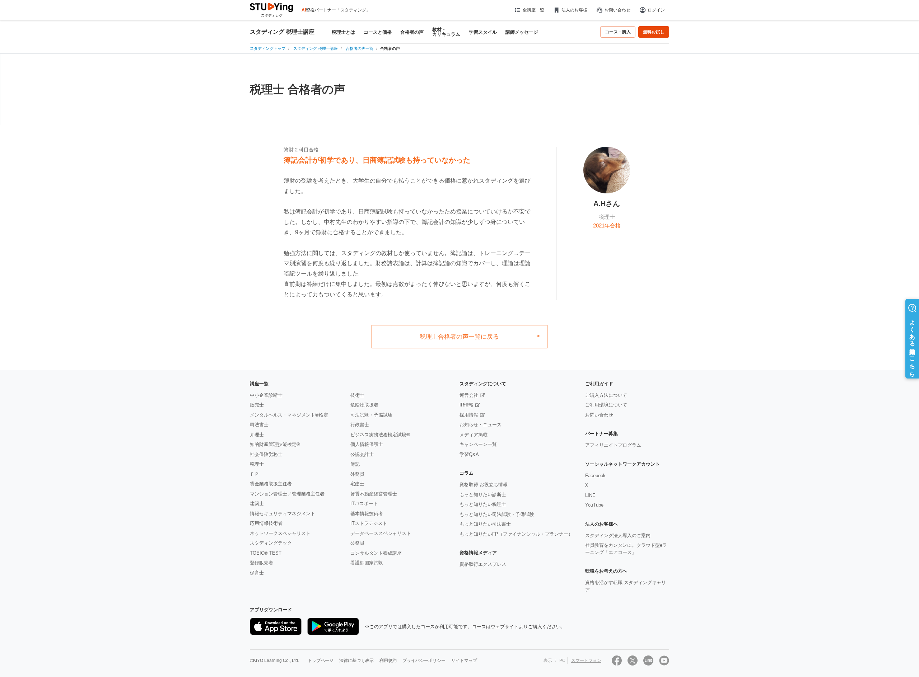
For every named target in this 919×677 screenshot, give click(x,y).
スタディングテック (271, 543)
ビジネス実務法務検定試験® (380, 434)
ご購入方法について (606, 395)
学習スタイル (483, 32)
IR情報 (467, 405)
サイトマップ (464, 660)
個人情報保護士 (366, 444)
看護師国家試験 (366, 562)
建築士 (257, 503)
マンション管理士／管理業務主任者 (287, 494)
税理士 (257, 464)
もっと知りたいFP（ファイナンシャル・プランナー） (516, 534)
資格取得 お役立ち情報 (484, 484)
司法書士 (259, 424)
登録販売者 (261, 562)
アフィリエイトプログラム (613, 445)
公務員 (357, 543)
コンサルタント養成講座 (376, 553)
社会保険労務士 (266, 454)
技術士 (357, 395)
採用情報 (469, 415)
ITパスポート (364, 503)
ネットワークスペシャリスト (280, 533)
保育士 (257, 572)
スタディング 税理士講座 (282, 32)
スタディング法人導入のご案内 (617, 535)
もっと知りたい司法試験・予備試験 (497, 514)
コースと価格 (378, 32)
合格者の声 (412, 32)
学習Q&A (469, 454)
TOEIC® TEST (265, 553)
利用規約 (388, 660)
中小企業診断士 (266, 395)
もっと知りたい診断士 (483, 494)
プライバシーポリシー (423, 660)
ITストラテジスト (368, 523)
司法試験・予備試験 (371, 415)
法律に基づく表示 (356, 660)
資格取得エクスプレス (483, 564)
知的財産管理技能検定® (275, 444)
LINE (590, 495)
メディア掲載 (474, 434)
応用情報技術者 (266, 523)
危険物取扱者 (364, 405)
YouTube (594, 505)
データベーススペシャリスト (380, 533)
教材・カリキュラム (446, 32)
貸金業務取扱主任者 (271, 483)
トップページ (320, 660)
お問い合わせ (617, 10)
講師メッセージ (521, 32)
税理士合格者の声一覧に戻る (459, 336)
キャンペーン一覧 (478, 444)
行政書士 (359, 424)
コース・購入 (618, 31)
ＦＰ (254, 474)
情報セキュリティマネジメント (282, 513)
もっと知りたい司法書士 (485, 524)
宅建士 (357, 483)
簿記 (355, 464)
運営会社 (469, 395)
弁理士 (257, 434)
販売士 (257, 405)
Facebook (595, 475)
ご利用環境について (606, 405)
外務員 (357, 474)
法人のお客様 (574, 10)
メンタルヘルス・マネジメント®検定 (289, 415)
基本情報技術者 (366, 513)
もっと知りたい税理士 (483, 504)
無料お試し (653, 31)
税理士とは (343, 32)
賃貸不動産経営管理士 (373, 494)
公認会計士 (362, 454)
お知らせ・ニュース (481, 424)
